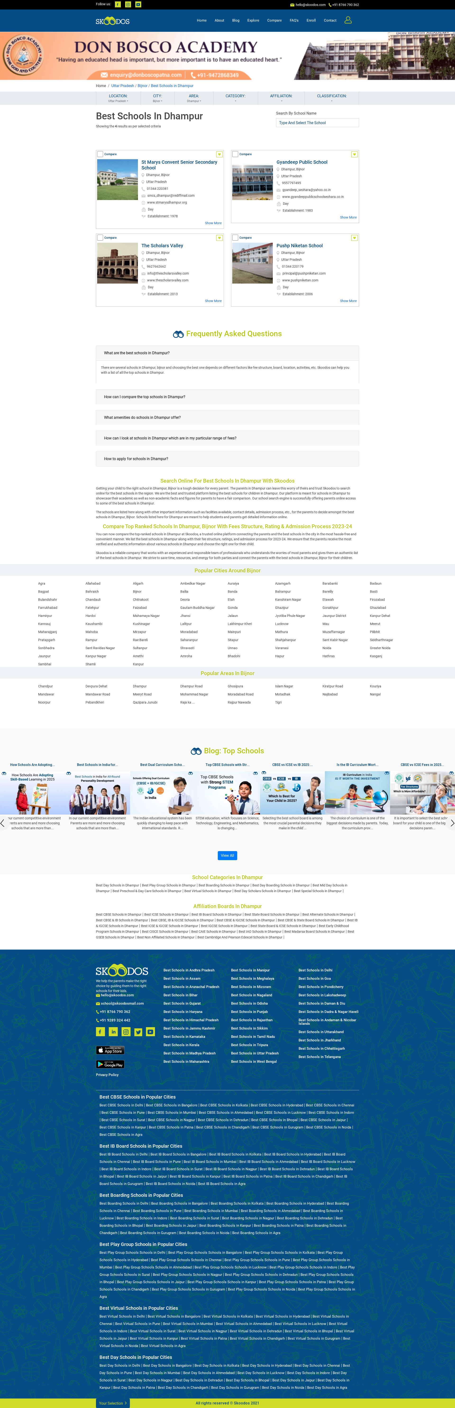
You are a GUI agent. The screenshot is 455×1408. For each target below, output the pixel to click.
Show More (213, 223)
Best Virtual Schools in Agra (163, 1346)
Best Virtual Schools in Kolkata (228, 1316)
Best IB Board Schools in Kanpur (195, 1176)
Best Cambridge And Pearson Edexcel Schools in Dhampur (239, 937)
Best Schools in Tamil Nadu (253, 1037)
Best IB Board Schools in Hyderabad (292, 1154)
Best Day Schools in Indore (308, 1373)
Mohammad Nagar (194, 694)
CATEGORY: (236, 96)
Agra (41, 583)
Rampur (91, 640)
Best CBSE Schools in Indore (331, 1112)
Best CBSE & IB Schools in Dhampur (122, 920)
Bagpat (43, 591)
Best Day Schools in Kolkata (217, 1365)
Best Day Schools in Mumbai (157, 1373)
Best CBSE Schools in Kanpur (123, 1127)
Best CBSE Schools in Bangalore (171, 1105)
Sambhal (44, 664)
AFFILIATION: (281, 96)
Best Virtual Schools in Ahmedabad (244, 1324)
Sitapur (233, 640)
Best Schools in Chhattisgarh (322, 1048)
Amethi (138, 656)
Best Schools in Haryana (183, 1012)
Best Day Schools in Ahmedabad (209, 1373)
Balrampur (283, 591)
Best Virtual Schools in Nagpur (202, 1331)
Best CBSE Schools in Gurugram (277, 1127)
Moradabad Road (241, 694)
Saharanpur (189, 640)
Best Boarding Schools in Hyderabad (295, 1203)
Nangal (375, 694)
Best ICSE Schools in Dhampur (166, 914)
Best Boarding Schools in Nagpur (248, 1218)
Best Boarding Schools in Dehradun (305, 1218)
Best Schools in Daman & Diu (322, 1003)
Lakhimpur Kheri (240, 624)
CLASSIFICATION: (332, 96)
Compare (274, 20)
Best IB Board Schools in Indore (126, 1169)
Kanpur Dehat (380, 616)
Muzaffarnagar (334, 632)
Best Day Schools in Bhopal (247, 1380)
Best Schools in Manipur (250, 970)
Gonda (233, 608)
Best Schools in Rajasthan (252, 1020)
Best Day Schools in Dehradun (199, 1380)
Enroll (311, 20)
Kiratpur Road (333, 686)
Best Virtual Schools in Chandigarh (257, 1338)
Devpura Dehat (96, 686)
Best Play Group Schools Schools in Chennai (186, 1260)
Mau (326, 624)
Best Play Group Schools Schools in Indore (303, 1267)
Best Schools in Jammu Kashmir (189, 1028)
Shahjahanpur (285, 640)
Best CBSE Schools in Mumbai (172, 1112)
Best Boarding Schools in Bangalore (179, 1203)
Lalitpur (186, 624)
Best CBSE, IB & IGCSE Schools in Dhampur (182, 920)
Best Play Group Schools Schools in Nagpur (187, 1275)
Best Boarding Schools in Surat (194, 1218)
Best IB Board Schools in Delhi (124, 1154)
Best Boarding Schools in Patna (279, 1225)
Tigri (278, 702)
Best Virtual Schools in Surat (153, 1331)
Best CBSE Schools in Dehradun (223, 1120)
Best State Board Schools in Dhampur (272, 914)
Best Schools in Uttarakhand (321, 1032)
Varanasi (281, 648)
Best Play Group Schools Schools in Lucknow (231, 1267)
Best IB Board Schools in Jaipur (142, 1176)
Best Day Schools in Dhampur (117, 885)
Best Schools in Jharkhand (320, 1040)
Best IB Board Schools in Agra (222, 1184)
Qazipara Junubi (145, 702)
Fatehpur (92, 608)
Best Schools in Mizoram (251, 987)
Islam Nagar (284, 686)
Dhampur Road (191, 686)
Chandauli (93, 599)
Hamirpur (45, 616)
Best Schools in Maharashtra (186, 1061)
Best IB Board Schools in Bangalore (178, 1154)
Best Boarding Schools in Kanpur (225, 1225)
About (219, 20)
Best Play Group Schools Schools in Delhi (132, 1252)
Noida (327, 648)
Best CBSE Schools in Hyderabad (277, 1105)
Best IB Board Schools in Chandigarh (304, 1176)
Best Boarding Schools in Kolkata (237, 1203)
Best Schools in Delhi (315, 970)
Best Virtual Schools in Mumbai (188, 1324)
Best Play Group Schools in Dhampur (169, 885)
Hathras (329, 656)
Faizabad (140, 608)
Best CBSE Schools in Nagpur (171, 1120)
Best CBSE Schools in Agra (121, 1135)
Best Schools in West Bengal (254, 1061)
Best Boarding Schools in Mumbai (211, 1211)
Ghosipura (235, 686)
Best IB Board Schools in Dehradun (287, 1169)
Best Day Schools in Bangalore (167, 1365)
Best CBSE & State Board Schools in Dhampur (311, 920)
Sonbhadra (46, 648)
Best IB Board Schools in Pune (157, 1162)
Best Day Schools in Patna (134, 1387)
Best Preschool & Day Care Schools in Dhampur (147, 891)
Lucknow (282, 624)
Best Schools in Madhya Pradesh (190, 1053)
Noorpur (44, 702)
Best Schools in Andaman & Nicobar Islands (327, 1022)
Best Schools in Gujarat (182, 1003)
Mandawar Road (98, 694)
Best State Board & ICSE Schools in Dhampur (283, 926)
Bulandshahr (47, 599)
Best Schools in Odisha (249, 1003)
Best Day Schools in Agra (327, 1387)
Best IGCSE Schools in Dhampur (224, 926)
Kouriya (375, 686)
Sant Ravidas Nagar (100, 648)
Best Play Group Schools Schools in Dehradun (261, 1275)
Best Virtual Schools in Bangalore (174, 1316)
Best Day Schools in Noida (283, 1387)
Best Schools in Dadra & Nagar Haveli (329, 1012)
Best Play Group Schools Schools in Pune (257, 1260)
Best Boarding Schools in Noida (204, 1233)
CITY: (157, 98)
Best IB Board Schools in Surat (178, 1169)
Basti (374, 591)
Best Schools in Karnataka (184, 1037)
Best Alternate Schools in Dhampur (327, 914)
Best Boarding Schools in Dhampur (224, 885)
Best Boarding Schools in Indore (142, 1218)
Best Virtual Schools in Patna (204, 1338)
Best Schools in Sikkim (249, 1028)
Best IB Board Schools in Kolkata (235, 1154)
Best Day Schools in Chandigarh (183, 1387)
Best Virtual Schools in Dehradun (256, 1331)
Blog (235, 20)
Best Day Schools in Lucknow (260, 1373)
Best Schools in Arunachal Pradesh (191, 987)
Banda (232, 591)
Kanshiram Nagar (288, 599)
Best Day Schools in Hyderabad (267, 1365)
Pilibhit (375, 632)
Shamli (91, 664)
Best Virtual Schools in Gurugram (314, 1338)
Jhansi (185, 616)
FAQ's (294, 20)
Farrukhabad (47, 608)
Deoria (185, 599)
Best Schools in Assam (182, 978)
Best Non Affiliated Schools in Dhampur (166, 937)
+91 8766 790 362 (114, 1012)
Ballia (184, 591)
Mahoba (92, 632)
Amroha (186, 656)
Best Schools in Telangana (320, 1057)
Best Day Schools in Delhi (120, 1365)
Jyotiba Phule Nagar (290, 616)
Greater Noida (380, 648)
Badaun (376, 583)
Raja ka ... (187, 702)
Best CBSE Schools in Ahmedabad (226, 1112)
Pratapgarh (46, 640)
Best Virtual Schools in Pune (137, 1324)
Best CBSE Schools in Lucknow (281, 1112)
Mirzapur (139, 632)
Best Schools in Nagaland (251, 995)
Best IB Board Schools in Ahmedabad (268, 1162)
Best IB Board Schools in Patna (248, 1176)
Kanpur (138, 664)
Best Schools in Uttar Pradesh (255, 1053)
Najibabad (330, 694)
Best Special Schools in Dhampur (318, 891)
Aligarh (138, 583)
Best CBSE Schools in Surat (123, 1120)
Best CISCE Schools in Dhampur (165, 931)
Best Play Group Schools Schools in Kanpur (221, 1282)
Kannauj (44, 624)
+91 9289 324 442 (114, 1020)
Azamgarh (283, 583)
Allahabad (93, 583)
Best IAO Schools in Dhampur (260, 931)
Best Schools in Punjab (249, 1012)
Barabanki (330, 583)
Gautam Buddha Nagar (197, 608)
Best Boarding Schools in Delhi (124, 1203)
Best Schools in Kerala (181, 1045)
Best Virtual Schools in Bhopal (309, 1331)
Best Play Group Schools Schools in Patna (292, 1282)
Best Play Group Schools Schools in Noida (261, 1289)
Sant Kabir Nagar (335, 640)
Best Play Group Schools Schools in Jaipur (151, 1282)
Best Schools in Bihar (180, 995)
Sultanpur (140, 648)
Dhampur (140, 686)
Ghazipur (282, 608)
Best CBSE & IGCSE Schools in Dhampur (246, 920)
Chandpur (45, 686)
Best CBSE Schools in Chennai (330, 1105)
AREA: (193, 98)
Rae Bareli (140, 640)
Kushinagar (141, 624)
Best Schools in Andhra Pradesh (189, 970)
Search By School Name (296, 113)
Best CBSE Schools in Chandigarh (223, 1127)
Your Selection (111, 1403)
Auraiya (233, 583)
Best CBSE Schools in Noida (328, 1127)
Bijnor (142, 86)
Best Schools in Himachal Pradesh (191, 1020)
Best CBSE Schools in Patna (171, 1127)
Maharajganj (47, 632)
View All (227, 855)
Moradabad (189, 632)
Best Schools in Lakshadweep (322, 995)
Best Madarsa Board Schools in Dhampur (314, 931)
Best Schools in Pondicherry (321, 987)
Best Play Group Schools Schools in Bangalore (205, 1252)
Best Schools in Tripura (249, 1045)
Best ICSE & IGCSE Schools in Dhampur (169, 926)
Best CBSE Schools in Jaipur (323, 1120)
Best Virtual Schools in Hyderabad (283, 1316)
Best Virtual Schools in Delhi (122, 1316)
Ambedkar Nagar (192, 583)
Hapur (279, 656)
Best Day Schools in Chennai (317, 1365)
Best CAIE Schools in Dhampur (213, 931)
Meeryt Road (142, 694)
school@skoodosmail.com (122, 1003)
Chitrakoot (141, 599)
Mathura (281, 632)
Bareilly (328, 591)
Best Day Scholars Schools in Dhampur (262, 891)
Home (202, 20)
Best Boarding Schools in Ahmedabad (270, 1211)
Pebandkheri (95, 702)
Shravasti (187, 648)
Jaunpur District (334, 616)
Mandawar (46, 694)
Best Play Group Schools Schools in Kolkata (280, 1252)
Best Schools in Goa (315, 978)
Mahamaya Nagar (146, 616)
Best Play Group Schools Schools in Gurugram (188, 1289)
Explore (253, 20)
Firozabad (377, 599)
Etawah (328, 599)
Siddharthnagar (381, 640)
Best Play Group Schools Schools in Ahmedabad (153, 1267)
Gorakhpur (330, 608)
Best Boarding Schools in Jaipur (171, 1225)
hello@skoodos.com (310, 5)
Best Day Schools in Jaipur (293, 1380)
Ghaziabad (378, 608)
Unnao (232, 648)
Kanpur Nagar (96, 656)
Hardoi (91, 616)
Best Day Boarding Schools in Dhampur (281, 885)
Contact (330, 20)
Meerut (375, 624)
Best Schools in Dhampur (172, 86)
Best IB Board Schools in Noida (170, 1184)
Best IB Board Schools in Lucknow (328, 1162)
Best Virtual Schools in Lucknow (300, 1324)
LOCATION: (117, 98)
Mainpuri (234, 632)
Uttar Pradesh (122, 86)
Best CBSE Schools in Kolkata (224, 1105)
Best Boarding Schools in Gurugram (148, 1233)
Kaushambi (94, 624)
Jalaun (233, 616)
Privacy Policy (107, 1075)
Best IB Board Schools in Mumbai (210, 1162)
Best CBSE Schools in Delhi (121, 1105)
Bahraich (92, 591)
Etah (231, 599)
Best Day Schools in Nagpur (150, 1380)
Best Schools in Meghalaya (252, 978)
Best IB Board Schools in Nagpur (231, 1169)
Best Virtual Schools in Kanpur (154, 1338)
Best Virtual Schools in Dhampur (208, 891)
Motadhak (282, 694)
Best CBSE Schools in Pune (123, 1112)
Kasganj (376, 656)
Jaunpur (44, 656)
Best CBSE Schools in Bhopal (274, 1120)
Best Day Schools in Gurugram (235, 1387)
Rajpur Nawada (239, 702)
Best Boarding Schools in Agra (256, 1233)
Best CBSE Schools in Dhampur (118, 914)
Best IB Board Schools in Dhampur (216, 914)
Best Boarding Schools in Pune (157, 1211)
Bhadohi (234, 656)
